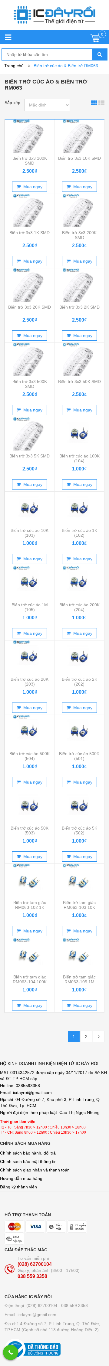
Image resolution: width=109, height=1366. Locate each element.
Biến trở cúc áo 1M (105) (30, 607)
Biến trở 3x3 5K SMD (29, 456)
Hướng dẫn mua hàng (21, 1178)
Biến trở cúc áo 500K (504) (29, 756)
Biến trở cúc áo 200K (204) (79, 607)
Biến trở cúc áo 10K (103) (29, 533)
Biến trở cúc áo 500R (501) (79, 756)
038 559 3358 (32, 1276)
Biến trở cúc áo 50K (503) (29, 830)
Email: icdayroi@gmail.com (30, 1314)
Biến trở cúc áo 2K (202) (79, 681)
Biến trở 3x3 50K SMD (79, 381)
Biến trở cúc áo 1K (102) (79, 533)
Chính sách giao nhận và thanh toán (35, 1170)
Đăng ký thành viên (18, 1186)
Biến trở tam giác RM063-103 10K (79, 905)
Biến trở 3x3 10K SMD (79, 158)
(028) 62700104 (35, 1264)
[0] (95, 40)
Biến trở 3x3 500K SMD (29, 384)
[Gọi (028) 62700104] (10, 1352)
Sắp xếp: (13, 102)
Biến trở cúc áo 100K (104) (79, 458)
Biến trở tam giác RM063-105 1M (79, 979)
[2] (98, 1036)
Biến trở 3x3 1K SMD (29, 232)
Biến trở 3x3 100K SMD (29, 160)
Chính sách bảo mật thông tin (28, 1161)
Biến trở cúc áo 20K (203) (29, 681)
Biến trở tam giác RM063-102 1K (29, 905)
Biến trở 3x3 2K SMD (79, 307)
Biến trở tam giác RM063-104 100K (30, 979)
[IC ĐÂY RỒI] (54, 18)
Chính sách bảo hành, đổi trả (28, 1153)
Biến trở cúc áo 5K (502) (79, 830)
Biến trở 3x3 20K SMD (29, 307)
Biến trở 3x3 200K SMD (79, 235)
